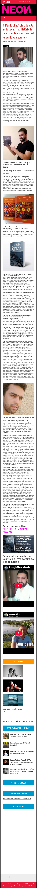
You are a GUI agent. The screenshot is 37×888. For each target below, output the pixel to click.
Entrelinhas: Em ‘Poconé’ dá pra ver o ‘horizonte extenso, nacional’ (21, 735)
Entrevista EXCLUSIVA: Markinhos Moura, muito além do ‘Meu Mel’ (22, 752)
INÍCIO (18, 721)
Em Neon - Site (31, 884)
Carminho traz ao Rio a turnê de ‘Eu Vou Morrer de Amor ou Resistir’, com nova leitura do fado (22, 771)
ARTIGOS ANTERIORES (28, 721)
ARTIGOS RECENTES (8, 721)
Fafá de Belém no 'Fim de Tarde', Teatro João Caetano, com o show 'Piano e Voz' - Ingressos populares (22, 762)
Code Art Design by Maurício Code (24, 886)
